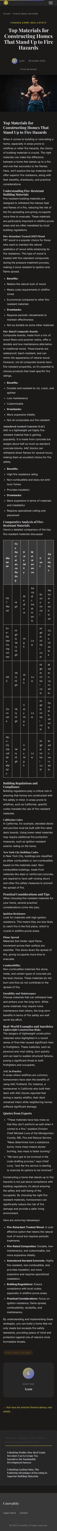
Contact (24, 1512)
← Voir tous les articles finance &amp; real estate (27, 1409)
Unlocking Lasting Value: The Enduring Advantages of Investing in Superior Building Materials (27, 1473)
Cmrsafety (11, 1503)
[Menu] (51, 2)
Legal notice (9, 1512)
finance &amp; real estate (25, 13)
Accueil (6, 13)
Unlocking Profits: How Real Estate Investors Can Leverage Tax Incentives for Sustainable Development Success (26, 1457)
